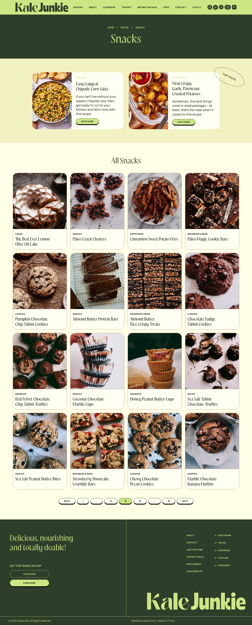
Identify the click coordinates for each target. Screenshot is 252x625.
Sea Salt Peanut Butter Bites (38, 479)
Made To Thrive (166, 620)
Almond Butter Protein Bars (95, 319)
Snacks (140, 27)
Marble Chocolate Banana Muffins (202, 481)
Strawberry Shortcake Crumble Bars (91, 481)
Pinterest (224, 566)
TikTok (222, 543)
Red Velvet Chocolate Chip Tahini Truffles (32, 402)
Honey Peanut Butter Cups (152, 399)
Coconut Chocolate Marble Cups (88, 402)
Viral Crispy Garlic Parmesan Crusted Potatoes (186, 89)
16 (140, 501)
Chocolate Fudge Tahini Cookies (201, 322)
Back (67, 501)
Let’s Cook (87, 121)
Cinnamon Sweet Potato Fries (154, 239)
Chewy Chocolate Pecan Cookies (144, 481)
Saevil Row (149, 620)
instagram (224, 535)
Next (185, 501)
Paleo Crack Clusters (89, 239)
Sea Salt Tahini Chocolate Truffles (203, 402)
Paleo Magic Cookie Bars (208, 239)
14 (111, 501)
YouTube (223, 558)
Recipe (125, 27)
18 (169, 501)
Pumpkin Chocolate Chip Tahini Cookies (31, 322)
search (196, 7)
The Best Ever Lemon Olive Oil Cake (32, 242)
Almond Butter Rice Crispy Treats (145, 322)
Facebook (224, 550)
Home (110, 27)
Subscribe (29, 582)
